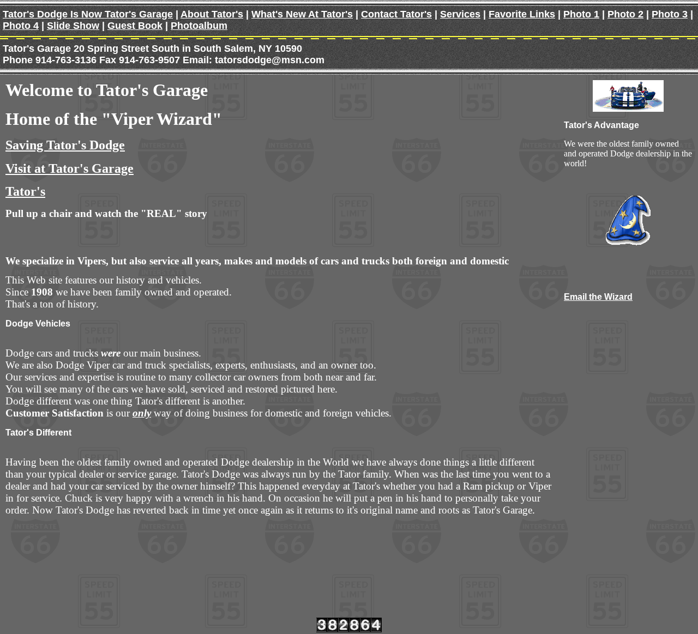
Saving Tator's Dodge (65, 145)
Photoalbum (199, 25)
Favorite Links (522, 14)
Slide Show (73, 25)
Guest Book (135, 25)
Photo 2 (625, 14)
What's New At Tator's (302, 14)
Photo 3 (670, 14)
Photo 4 (21, 25)
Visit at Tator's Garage (69, 168)
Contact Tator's (396, 14)
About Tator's (211, 14)
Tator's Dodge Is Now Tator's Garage (88, 14)
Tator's (25, 191)
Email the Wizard (598, 296)
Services (460, 14)
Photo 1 (581, 14)
